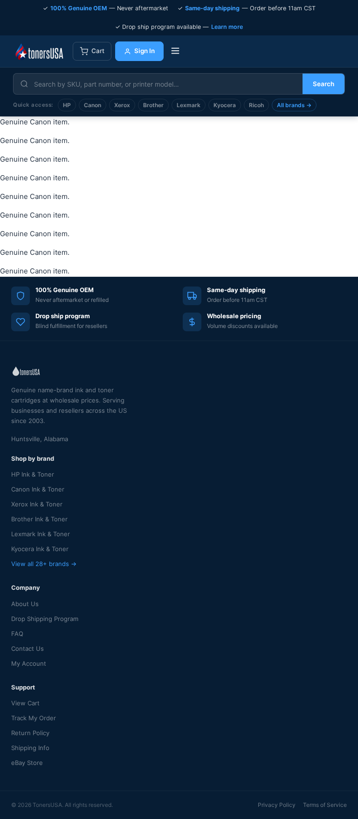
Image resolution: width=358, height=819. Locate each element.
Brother (153, 105)
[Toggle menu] (175, 51)
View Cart (25, 703)
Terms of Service (325, 804)
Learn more (227, 26)
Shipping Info (30, 747)
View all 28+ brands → (43, 563)
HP (67, 105)
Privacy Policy (277, 804)
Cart (97, 51)
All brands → (294, 105)
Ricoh (256, 105)
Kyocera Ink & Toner (40, 549)
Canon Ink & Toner (37, 489)
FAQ (17, 633)
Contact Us (27, 648)
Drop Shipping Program (44, 618)
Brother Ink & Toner (39, 519)
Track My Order (33, 718)
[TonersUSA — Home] (39, 51)
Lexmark (188, 105)
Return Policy (30, 733)
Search (323, 84)
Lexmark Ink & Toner (40, 534)
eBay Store (27, 762)
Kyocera (224, 105)
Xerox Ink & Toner (36, 504)
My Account (28, 663)
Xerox (122, 105)
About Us (25, 603)
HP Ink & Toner (32, 474)
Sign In (144, 51)
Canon (92, 105)
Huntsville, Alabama (39, 439)
